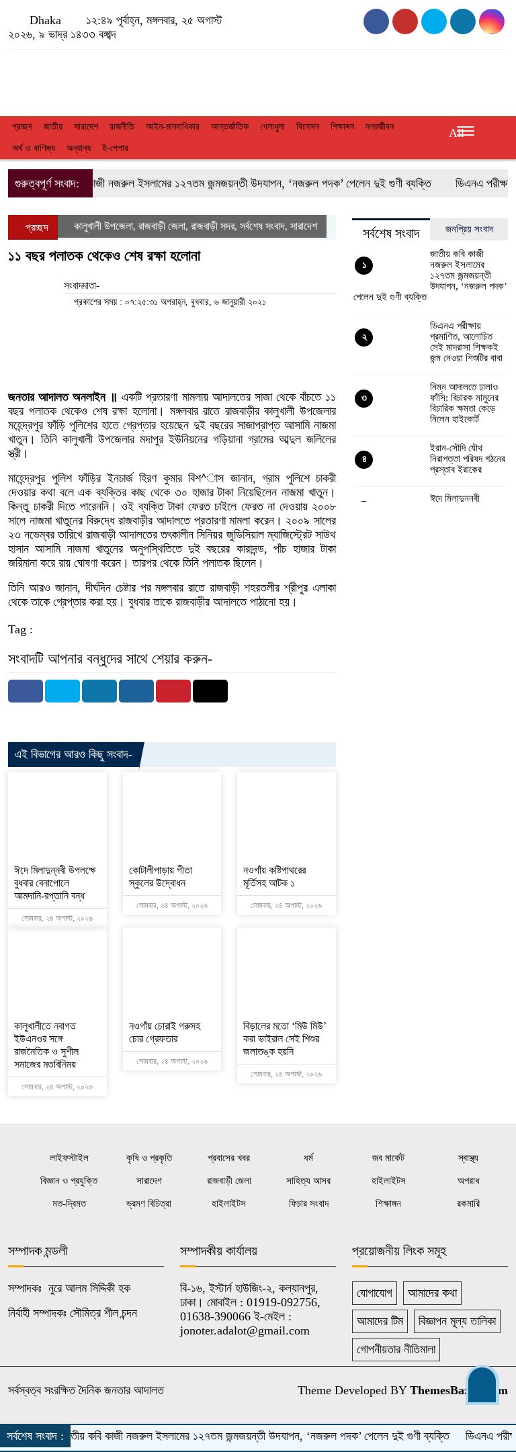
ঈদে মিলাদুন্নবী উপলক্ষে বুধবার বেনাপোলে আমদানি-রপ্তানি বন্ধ (55, 882)
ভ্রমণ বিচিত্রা (148, 1203)
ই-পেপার (115, 148)
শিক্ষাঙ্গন (342, 127)
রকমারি (468, 1203)
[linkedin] (492, 21)
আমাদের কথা (432, 1293)
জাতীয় (53, 127)
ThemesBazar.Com (459, 1390)
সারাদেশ (86, 127)
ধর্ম (308, 1157)
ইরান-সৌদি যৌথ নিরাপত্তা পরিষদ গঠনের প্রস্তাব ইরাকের (467, 459)
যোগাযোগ (374, 1293)
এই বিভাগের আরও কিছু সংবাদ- (73, 754)
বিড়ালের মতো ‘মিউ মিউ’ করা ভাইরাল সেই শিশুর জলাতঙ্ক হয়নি (284, 1038)
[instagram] (434, 21)
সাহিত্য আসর (308, 1180)
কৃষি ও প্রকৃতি (149, 1157)
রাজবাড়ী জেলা (161, 226)
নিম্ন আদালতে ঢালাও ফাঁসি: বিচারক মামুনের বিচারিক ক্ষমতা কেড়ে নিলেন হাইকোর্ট (464, 402)
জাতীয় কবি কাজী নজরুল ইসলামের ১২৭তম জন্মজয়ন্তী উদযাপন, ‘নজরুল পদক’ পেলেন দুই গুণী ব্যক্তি (219, 183)
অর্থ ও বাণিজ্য (33, 148)
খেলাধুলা (272, 127)
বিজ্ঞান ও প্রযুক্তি (68, 1180)
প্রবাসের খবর (229, 1157)
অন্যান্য (79, 148)
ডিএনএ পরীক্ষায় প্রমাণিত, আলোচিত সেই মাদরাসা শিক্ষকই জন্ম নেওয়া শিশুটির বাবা (466, 341)
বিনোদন (307, 127)
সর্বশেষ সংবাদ (262, 226)
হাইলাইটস (389, 1180)
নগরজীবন (380, 127)
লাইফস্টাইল (69, 1157)
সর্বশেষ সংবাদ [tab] (391, 233)
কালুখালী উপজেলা (103, 226)
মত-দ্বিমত (69, 1203)
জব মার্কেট (388, 1157)
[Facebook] (25, 691)
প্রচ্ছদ (22, 127)
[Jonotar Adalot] (86, 79)
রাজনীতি (122, 127)
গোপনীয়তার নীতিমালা (396, 1349)
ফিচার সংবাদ (309, 1203)
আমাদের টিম (380, 1321)
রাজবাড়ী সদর (212, 226)
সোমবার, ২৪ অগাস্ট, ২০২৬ (56, 918)
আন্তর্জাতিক (230, 127)
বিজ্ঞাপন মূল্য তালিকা (457, 1321)
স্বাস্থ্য (468, 1157)
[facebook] (376, 21)
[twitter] (463, 21)
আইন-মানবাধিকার (173, 127)
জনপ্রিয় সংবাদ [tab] (469, 229)
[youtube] (405, 21)
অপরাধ (469, 1180)
